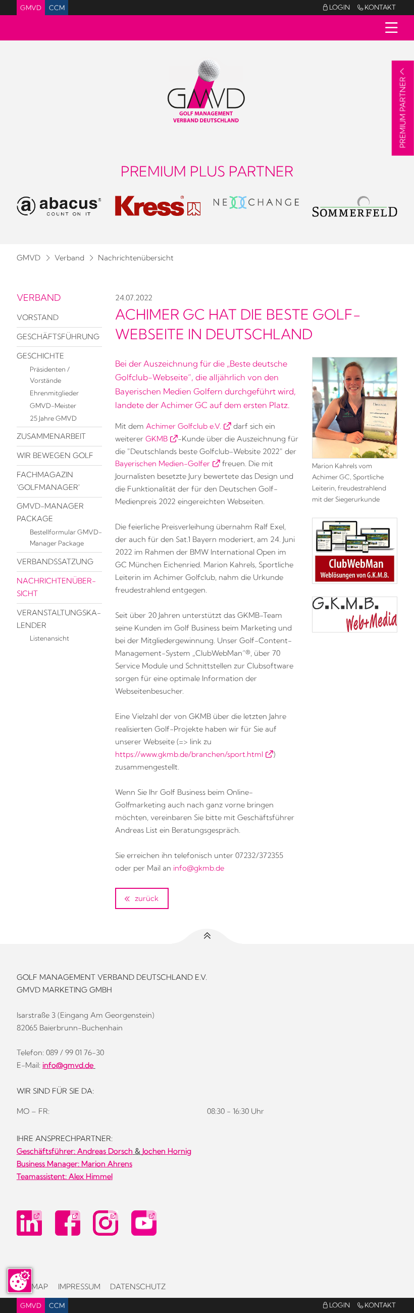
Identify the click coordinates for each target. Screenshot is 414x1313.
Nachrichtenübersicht (136, 257)
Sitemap (32, 1286)
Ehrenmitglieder (54, 393)
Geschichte (40, 355)
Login (336, 7)
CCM (57, 8)
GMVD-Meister (53, 405)
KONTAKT (376, 7)
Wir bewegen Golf (55, 455)
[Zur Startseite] (207, 91)
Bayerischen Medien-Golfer (162, 463)
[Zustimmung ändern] (20, 1281)
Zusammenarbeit (51, 436)
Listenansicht (49, 638)
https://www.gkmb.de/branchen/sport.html (189, 754)
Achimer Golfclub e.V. (183, 426)
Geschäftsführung (58, 336)
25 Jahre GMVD (53, 418)
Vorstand (38, 317)
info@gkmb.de (198, 868)
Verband (69, 257)
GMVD (30, 8)
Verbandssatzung (55, 561)
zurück (146, 898)
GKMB (156, 438)
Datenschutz (138, 1286)
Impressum (79, 1286)
